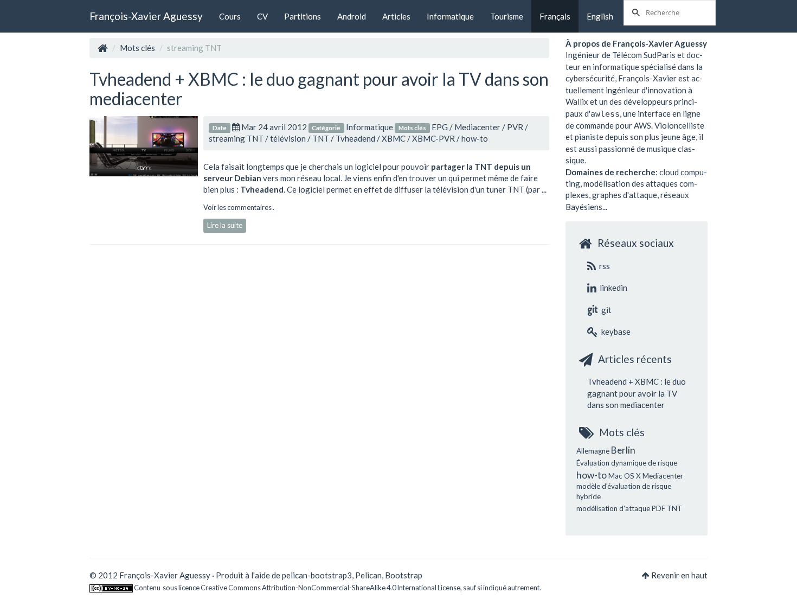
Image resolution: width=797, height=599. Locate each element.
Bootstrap (403, 575)
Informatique (450, 16)
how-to (474, 138)
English (600, 16)
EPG (440, 127)
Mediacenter (477, 127)
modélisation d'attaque (613, 508)
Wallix (576, 101)
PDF (658, 508)
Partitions (302, 16)
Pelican (368, 575)
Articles (396, 16)
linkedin (612, 287)
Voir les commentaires (238, 207)
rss (603, 266)
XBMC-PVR (433, 138)
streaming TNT (236, 138)
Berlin (623, 450)
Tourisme (506, 16)
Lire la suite (224, 225)
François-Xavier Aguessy (146, 16)
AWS (642, 125)
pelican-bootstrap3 (317, 575)
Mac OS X (624, 475)
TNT (320, 138)
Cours (230, 16)
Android (351, 16)
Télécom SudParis (644, 55)
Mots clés (137, 48)
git (606, 310)
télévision (288, 138)
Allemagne (592, 451)
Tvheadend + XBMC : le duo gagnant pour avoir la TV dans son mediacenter (319, 88)
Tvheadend (355, 138)
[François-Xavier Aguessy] (103, 48)
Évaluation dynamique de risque (626, 462)
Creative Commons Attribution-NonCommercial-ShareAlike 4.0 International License (330, 587)
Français (554, 16)
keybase (615, 331)
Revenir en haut (679, 575)
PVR (515, 127)
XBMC (394, 138)
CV (262, 16)
